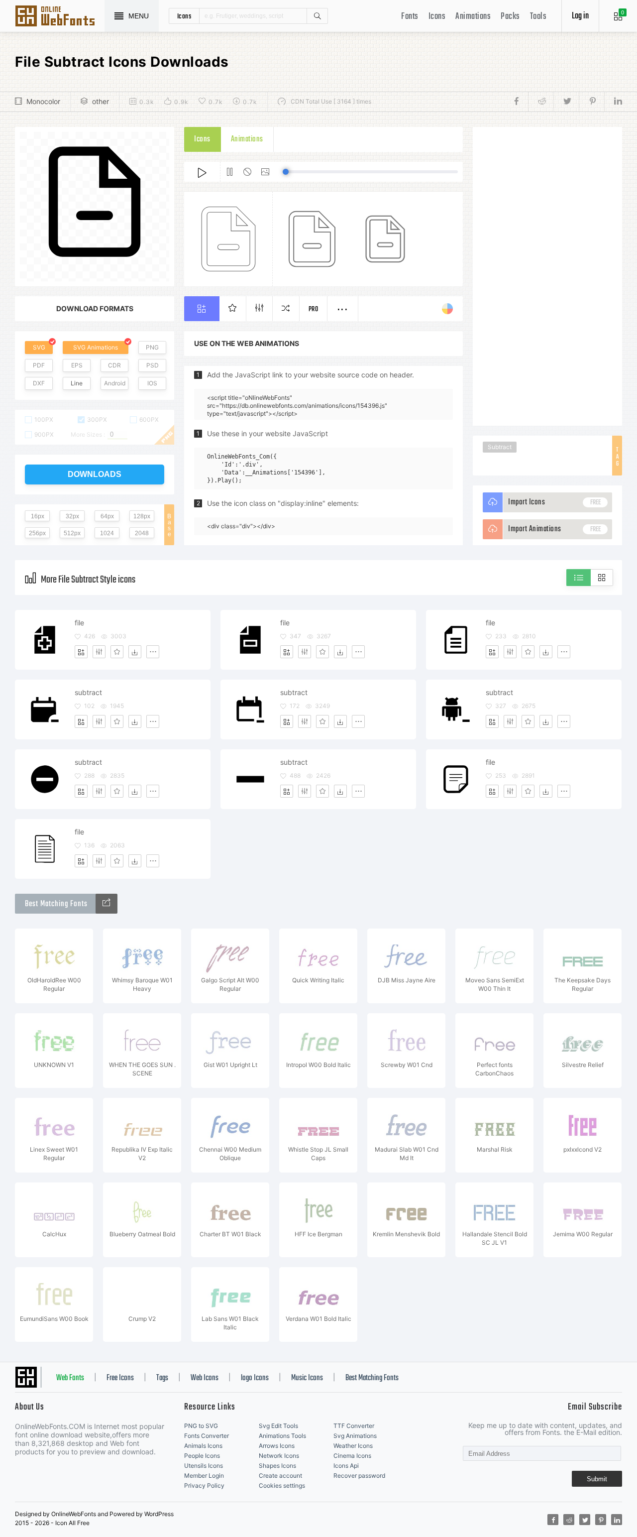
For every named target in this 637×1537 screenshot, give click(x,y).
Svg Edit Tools (278, 1425)
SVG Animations (95, 347)
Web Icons (204, 1378)
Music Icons (307, 1378)
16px (37, 516)
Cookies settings (282, 1485)
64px (107, 516)
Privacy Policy (204, 1485)
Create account (280, 1475)
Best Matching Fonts (372, 1378)
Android (114, 383)
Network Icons (279, 1455)
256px (37, 533)
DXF (39, 383)
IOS (152, 383)
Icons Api (346, 1465)
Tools (538, 16)
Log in (580, 16)
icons (184, 16)
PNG (152, 347)
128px (141, 516)
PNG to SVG (201, 1425)
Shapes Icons (277, 1465)
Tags (162, 1378)
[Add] (81, 651)
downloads (94, 474)
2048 (142, 533)
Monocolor (43, 101)
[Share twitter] (566, 102)
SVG (39, 347)
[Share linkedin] (613, 102)
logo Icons (255, 1378)
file (79, 622)
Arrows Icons (277, 1445)
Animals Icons (203, 1445)
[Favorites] (116, 651)
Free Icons (120, 1378)
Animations (473, 16)
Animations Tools (282, 1435)
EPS (77, 365)
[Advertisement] (547, 276)
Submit (597, 1479)
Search (317, 15)
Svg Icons (60, 17)
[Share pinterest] (591, 102)
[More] (152, 651)
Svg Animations (355, 1435)
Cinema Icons (352, 1455)
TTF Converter (353, 1425)
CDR (114, 365)
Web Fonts (70, 1378)
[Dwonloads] (134, 651)
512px (72, 533)
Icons (437, 16)
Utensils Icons (203, 1465)
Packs (510, 16)
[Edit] (99, 651)
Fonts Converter (206, 1435)
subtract (88, 692)
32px (72, 516)
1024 (107, 533)
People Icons (202, 1455)
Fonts (410, 16)
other (100, 101)
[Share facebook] (519, 102)
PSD (152, 365)
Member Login (204, 1475)
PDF (39, 365)
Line (77, 383)
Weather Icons (353, 1445)
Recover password (359, 1475)
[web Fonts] (106, 904)
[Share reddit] (540, 102)
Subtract (500, 447)
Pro (313, 309)
